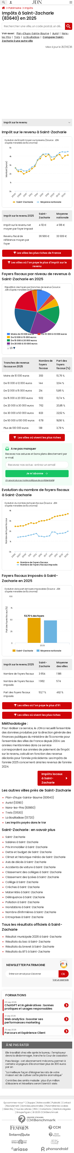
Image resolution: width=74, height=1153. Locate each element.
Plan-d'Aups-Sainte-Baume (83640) (29, 797)
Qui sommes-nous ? (14, 1103)
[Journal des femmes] (19, 1127)
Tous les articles (23, 1109)
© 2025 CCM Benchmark (45, 1112)
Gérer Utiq (8, 1109)
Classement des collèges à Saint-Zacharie (33, 872)
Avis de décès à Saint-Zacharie (25, 861)
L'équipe (31, 1103)
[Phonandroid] (54, 1149)
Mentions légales (62, 1109)
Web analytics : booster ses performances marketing (23, 1019)
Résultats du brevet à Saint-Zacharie (29, 946)
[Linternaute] (19, 1134)
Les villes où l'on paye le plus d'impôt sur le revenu (39, 264)
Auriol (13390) (14, 802)
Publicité (56, 1103)
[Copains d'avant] (19, 1142)
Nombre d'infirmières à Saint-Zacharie (30, 912)
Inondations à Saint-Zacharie (24, 907)
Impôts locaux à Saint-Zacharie (52, 778)
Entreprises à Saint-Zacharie (24, 917)
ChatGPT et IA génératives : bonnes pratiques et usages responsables (29, 1005)
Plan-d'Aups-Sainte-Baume (33, 33)
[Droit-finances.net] (54, 1135)
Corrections (46, 1109)
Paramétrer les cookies (56, 1106)
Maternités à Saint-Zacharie (24, 892)
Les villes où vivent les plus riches (39, 437)
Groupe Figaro (23, 1112)
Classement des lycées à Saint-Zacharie (32, 877)
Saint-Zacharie (15, 836)
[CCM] (54, 1127)
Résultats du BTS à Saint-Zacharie (27, 951)
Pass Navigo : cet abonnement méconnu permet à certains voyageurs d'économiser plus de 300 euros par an (35, 1064)
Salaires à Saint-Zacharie (21, 842)
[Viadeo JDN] (54, 1142)
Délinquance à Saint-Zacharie (25, 897)
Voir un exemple (61, 980)
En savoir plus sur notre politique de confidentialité (29, 480)
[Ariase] (19, 1149)
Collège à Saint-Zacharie (21, 882)
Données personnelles (32, 1106)
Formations (15, 995)
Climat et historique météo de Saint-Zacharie (35, 857)
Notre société (43, 1103)
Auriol (55, 33)
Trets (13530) (14, 812)
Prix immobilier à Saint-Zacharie (26, 847)
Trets (17, 37)
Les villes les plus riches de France (39, 253)
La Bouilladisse (31, 37)
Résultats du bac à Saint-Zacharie (27, 941)
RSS (36, 1109)
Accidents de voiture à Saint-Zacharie (30, 867)
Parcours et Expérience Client (24, 1031)
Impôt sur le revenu (15, 122)
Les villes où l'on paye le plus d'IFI (38, 705)
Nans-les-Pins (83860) (20, 807)
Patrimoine (14, 8)
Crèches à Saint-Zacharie (22, 887)
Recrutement (12, 1106)
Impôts (29, 8)
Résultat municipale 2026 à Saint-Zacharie (33, 936)
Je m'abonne (34, 473)
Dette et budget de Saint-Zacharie (28, 852)
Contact (66, 1103)
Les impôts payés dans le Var (25, 822)
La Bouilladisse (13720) (19, 817)
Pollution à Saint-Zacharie (22, 902)
